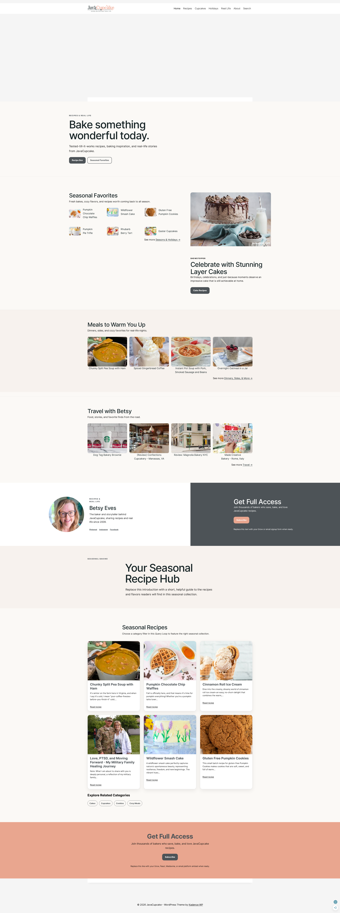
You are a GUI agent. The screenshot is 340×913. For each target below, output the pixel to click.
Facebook (114, 529)
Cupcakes (200, 8)
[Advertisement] (170, 37)
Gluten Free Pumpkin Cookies (226, 758)
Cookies (120, 803)
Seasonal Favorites (99, 160)
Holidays (213, 8)
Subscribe (241, 520)
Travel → (247, 464)
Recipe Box (77, 160)
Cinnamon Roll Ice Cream (222, 684)
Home (177, 8)
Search (247, 8)
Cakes (92, 803)
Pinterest (93, 529)
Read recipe (95, 707)
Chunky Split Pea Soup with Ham (111, 686)
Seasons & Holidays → (168, 239)
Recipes (187, 8)
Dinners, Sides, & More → (238, 378)
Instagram (103, 529)
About (237, 8)
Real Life (226, 8)
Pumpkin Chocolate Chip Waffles (165, 686)
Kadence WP (196, 904)
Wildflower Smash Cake (165, 758)
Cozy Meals (134, 803)
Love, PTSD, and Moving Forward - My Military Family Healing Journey (112, 762)
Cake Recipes (200, 290)
